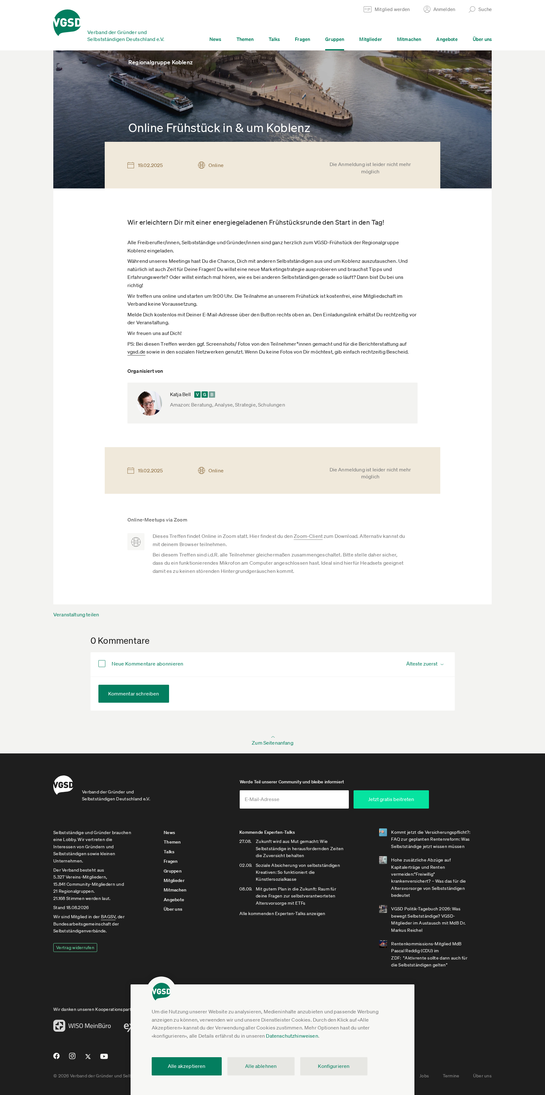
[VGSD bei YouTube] (104, 1059)
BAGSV (108, 916)
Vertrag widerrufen (75, 947)
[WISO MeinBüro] (82, 1027)
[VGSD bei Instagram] (72, 1058)
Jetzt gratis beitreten (391, 799)
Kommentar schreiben (133, 693)
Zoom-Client (308, 536)
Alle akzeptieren (187, 1066)
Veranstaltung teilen (76, 614)
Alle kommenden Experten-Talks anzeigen (282, 913)
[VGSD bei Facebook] (55, 1058)
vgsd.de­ (136, 352)
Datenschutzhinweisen (292, 1036)
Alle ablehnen (261, 1066)
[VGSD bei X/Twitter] (88, 1059)
